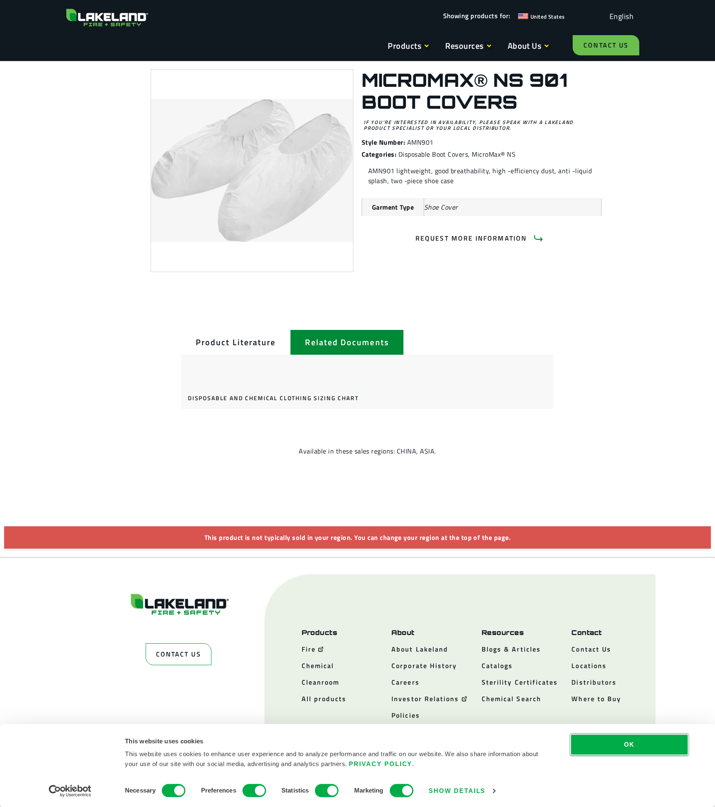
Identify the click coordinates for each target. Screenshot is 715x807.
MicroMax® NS (494, 154)
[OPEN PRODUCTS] (426, 46)
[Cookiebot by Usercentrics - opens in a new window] (70, 791)
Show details (457, 790)
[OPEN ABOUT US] (546, 46)
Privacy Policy (380, 763)
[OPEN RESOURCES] (489, 46)
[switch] (254, 790)
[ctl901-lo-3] (252, 170)
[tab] (235, 342)
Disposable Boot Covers (433, 154)
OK (629, 744)
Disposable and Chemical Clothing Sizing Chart (273, 398)
